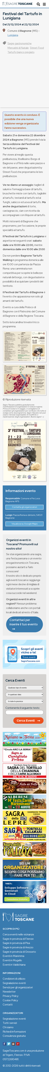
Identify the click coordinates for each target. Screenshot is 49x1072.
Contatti (8, 1004)
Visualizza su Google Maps (24, 523)
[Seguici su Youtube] (17, 1044)
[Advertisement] (24, 83)
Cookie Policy (10, 1000)
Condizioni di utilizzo (14, 978)
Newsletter (9, 991)
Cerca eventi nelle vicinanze (18, 934)
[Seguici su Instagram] (13, 1044)
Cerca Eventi (26, 720)
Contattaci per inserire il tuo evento (24, 622)
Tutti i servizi (10, 1023)
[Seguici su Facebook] (4, 1044)
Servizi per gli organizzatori (18, 987)
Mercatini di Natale (18, 48)
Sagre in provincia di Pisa (16, 943)
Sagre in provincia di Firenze (18, 939)
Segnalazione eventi (14, 983)
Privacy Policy (10, 996)
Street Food (37, 48)
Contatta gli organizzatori (24, 507)
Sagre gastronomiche (19, 43)
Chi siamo (8, 1027)
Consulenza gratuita (14, 1036)
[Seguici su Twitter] (8, 1044)
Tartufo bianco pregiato (20, 52)
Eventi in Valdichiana (14, 964)
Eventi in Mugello (12, 960)
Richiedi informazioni (14, 1031)
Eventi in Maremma (13, 956)
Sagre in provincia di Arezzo (18, 947)
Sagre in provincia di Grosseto (19, 951)
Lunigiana (12, 35)
